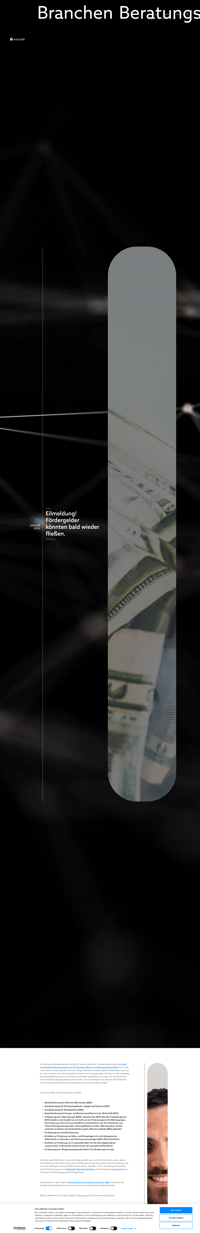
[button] (75, 14)
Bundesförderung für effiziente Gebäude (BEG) (89, 1182)
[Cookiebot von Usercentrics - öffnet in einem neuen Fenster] (19, 1228)
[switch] (71, 1228)
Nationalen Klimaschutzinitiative (80, 1169)
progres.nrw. (117, 1169)
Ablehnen (176, 1225)
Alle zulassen (176, 1210)
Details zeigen (127, 1228)
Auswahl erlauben (176, 1218)
